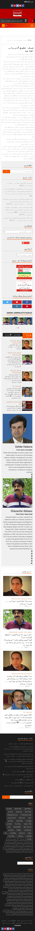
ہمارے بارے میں (26, 920)
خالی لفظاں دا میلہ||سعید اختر (24, 779)
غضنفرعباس (10, 352)
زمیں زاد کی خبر (10, 845)
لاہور (4, 892)
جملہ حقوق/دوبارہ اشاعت (11, 920)
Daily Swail (22, 818)
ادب (30, 874)
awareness (19, 811)
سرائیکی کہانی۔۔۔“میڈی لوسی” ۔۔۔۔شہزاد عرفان (18, 785)
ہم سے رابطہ (6, 923)
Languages (17, 925)
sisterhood (22, 833)
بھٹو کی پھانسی (11, 839)
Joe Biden (9, 824)
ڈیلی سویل (10, 851)
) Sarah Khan (28, 808)
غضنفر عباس (20, 606)
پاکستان (8, 905)
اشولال (19, 401)
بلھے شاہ (21, 839)
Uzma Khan (11, 836)
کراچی (30, 914)
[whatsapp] (31, 477)
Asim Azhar (28, 811)
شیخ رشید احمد (8, 848)
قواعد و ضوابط (26, 923)
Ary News (9, 808)
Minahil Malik (17, 827)
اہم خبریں (19, 340)
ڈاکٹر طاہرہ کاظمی (19, 908)
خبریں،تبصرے (10, 842)
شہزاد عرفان (13, 340)
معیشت (10, 895)
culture (30, 818)
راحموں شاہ (28, 845)
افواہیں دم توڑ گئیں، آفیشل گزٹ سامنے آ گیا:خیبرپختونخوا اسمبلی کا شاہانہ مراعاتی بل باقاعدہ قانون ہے (17, 191)
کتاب (20, 403)
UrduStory (20, 836)
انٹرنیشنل (7, 874)
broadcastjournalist (26, 815)
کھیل (18, 914)
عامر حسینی (13, 889)
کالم (5, 911)
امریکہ (16, 874)
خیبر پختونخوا (8, 880)
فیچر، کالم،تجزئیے (16, 342)
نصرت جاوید (28, 851)
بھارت (16, 877)
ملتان (19, 898)
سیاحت (14, 352)
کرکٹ (23, 914)
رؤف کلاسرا (29, 883)
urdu (5, 833)
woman (29, 839)
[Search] (6, 25)
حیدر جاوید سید (21, 842)
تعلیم (30, 880)
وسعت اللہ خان (27, 905)
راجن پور (20, 883)
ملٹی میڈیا (11, 898)
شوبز (5, 886)
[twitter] (31, 553)
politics (30, 833)
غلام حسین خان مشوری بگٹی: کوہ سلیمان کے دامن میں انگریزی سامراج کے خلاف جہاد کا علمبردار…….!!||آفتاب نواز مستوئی (18, 719)
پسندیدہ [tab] (7, 334)
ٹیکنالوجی (17, 905)
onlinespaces (28, 830)
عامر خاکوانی (27, 892)
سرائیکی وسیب (27, 848)
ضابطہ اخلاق (16, 923)
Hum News (18, 824)
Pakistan (18, 830)
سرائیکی (16, 401)
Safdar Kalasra (23, 446)
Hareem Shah (28, 824)
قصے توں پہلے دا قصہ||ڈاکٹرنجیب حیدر (22, 782)
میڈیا (30, 902)
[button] (18, 327)
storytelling (13, 833)
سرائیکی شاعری (10, 401)
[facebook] (31, 474)
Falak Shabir (19, 821)
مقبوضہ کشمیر (27, 898)
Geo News (10, 821)
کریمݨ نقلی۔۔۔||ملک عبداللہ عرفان (22, 771)
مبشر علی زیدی (27, 895)
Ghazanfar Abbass (21, 510)
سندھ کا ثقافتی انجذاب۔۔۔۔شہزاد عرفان (14, 346)
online (9, 827)
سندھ (11, 886)
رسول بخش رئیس (10, 883)
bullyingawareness (12, 815)
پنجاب (30, 908)
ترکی (30, 842)
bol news (10, 811)
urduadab (29, 836)
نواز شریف (19, 851)
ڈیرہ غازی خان (14, 911)
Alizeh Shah (18, 808)
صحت (30, 889)
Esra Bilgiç (29, 821)
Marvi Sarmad (28, 827)
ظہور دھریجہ (23, 889)
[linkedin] (31, 556)
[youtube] (31, 558)
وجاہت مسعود (12, 902)
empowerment (12, 818)
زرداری (20, 845)
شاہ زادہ (18, 848)
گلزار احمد (10, 914)
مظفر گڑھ (17, 895)
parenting (11, 830)
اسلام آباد (24, 874)
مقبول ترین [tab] (27, 335)
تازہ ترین (8, 877)
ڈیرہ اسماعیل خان (26, 911)
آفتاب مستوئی (18, 385)
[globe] (31, 563)
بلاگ (13, 385)
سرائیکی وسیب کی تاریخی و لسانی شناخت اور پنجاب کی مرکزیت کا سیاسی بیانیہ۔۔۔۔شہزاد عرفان (17, 201)
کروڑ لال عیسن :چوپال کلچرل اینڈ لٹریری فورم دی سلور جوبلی (13, 408)
